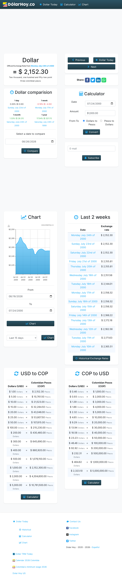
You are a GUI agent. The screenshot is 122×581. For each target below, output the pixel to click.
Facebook (74, 528)
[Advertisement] (61, 31)
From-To (74, 120)
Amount (74, 111)
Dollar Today (49, 4)
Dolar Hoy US (19, 573)
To (30, 304)
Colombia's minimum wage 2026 (31, 567)
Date (74, 101)
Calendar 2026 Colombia (27, 560)
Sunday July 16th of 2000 (82, 301)
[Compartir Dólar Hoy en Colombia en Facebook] (87, 79)
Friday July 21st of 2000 (83, 261)
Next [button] (93, 66)
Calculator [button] (32, 496)
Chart (84, 4)
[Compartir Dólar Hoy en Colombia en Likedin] (98, 79)
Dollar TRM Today (24, 554)
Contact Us (74, 521)
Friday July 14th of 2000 (83, 315)
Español (95, 547)
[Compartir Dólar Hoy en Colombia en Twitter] (92, 79)
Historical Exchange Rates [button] (93, 358)
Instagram (74, 534)
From (30, 289)
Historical (26, 529)
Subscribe (93, 157)
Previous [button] (80, 59)
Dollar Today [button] (106, 59)
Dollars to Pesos (91, 122)
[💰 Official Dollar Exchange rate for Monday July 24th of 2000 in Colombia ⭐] (18, 4)
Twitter (72, 541)
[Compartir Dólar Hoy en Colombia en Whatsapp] (103, 79)
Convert (93, 132)
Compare (32, 150)
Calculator (69, 4)
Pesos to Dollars (109, 122)
